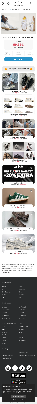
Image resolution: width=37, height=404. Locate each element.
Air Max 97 (22, 315)
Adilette (4, 307)
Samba (4, 338)
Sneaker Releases (7, 355)
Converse (22, 289)
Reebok (21, 295)
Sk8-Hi (21, 338)
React (20, 335)
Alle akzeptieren (18, 397)
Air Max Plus (6, 318)
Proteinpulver (23, 353)
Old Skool (5, 335)
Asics (20, 286)
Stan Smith (5, 340)
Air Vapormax (6, 321)
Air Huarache (6, 310)
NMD (20, 332)
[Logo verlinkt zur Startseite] (18, 3)
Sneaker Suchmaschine (27, 355)
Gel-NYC (4, 332)
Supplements (6, 358)
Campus (21, 321)
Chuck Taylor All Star (9, 324)
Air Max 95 (5, 315)
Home (4, 9)
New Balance (6, 292)
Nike (20, 292)
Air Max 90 (22, 312)
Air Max (4, 312)
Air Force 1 (22, 307)
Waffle (4, 343)
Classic (21, 324)
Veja (20, 297)
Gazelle (21, 329)
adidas (4, 286)
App (3, 353)
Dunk (3, 329)
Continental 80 (24, 326)
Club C (4, 326)
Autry (3, 289)
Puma (4, 295)
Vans (3, 297)
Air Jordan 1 (23, 310)
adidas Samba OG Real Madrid (21, 9)
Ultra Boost (22, 340)
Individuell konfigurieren (18, 400)
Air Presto (22, 318)
